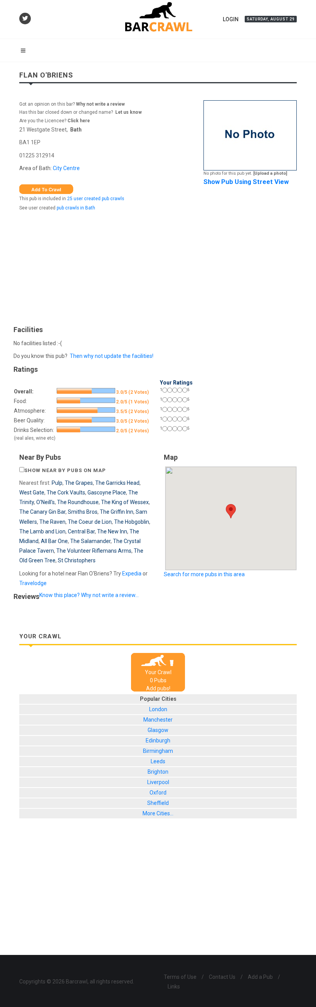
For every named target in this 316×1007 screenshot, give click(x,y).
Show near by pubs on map (65, 470)
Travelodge (33, 583)
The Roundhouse (78, 502)
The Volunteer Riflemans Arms (93, 551)
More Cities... (158, 813)
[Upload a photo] (270, 173)
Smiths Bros (82, 512)
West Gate (31, 492)
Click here (78, 120)
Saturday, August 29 (271, 19)
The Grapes (79, 483)
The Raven (52, 522)
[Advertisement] (158, 266)
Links (174, 986)
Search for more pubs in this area (204, 574)
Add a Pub (260, 977)
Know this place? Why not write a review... (89, 595)
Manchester (158, 720)
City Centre (66, 168)
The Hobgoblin (131, 522)
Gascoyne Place (106, 492)
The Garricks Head (117, 483)
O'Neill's (45, 502)
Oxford (158, 792)
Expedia (131, 573)
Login (231, 19)
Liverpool (158, 782)
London (158, 709)
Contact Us (222, 977)
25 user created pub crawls (95, 198)
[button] (231, 511)
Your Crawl (158, 672)
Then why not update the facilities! (111, 356)
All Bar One (54, 541)
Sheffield (158, 803)
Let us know (128, 112)
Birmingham (158, 751)
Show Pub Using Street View (246, 182)
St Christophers (77, 560)
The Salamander (90, 541)
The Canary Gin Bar (42, 512)
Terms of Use (180, 977)
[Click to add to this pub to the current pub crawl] (46, 189)
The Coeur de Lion (90, 522)
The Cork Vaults (66, 492)
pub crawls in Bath (76, 208)
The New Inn (112, 531)
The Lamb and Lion (42, 531)
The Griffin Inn (116, 512)
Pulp (57, 483)
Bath (76, 130)
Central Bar (81, 531)
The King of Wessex (125, 502)
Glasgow (158, 730)
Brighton (158, 772)
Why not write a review (100, 104)
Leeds (158, 761)
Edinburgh (158, 740)
